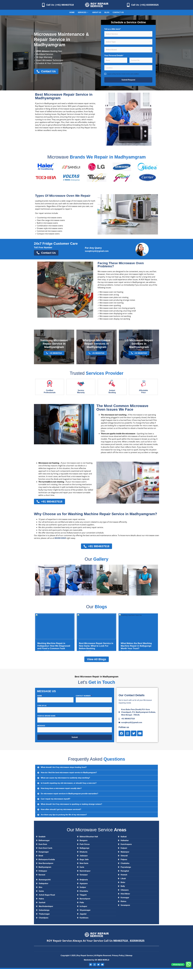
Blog (106, 12)
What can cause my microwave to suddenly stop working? (65, 778)
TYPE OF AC (42, 705)
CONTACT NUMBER (84, 696)
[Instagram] (127, 733)
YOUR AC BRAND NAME (46, 716)
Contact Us (118, 12)
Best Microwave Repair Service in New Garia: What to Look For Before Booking (96, 646)
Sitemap (128, 955)
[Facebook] (121, 733)
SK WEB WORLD (102, 960)
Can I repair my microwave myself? (55, 799)
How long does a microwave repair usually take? (61, 788)
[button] (37, 580)
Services (82, 12)
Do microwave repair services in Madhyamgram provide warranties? (69, 794)
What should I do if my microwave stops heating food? (64, 767)
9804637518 (120, 940)
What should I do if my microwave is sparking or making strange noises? (71, 804)
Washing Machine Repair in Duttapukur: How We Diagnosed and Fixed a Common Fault (53, 646)
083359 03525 (60, 538)
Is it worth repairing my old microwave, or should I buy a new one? (68, 783)
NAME (40, 696)
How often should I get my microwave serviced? (61, 809)
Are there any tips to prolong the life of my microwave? (64, 815)
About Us (96, 12)
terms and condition (132, 74)
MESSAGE (41, 726)
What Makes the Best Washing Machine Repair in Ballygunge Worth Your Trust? (136, 646)
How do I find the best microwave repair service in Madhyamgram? (69, 772)
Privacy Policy (118, 955)
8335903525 (137, 940)
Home (71, 12)
